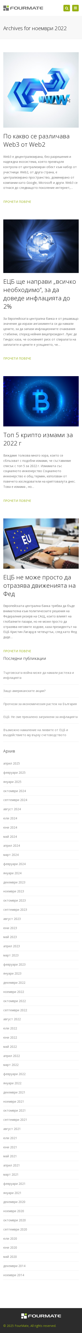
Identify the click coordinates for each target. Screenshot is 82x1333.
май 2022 (10, 1047)
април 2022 (11, 1056)
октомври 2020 (14, 1220)
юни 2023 (10, 928)
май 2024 (10, 836)
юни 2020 (10, 1247)
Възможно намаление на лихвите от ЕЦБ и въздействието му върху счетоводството (35, 732)
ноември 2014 (13, 1275)
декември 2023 (14, 882)
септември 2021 (15, 1119)
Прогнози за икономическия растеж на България (40, 704)
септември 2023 (15, 909)
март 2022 (11, 1065)
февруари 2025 (14, 772)
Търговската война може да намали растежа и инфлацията (38, 675)
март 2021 (11, 1174)
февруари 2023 (14, 964)
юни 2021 (10, 1147)
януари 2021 (12, 1193)
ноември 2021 (13, 1101)
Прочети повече (17, 202)
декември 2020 (14, 1202)
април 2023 (11, 946)
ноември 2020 (13, 1211)
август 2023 (12, 919)
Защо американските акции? (24, 691)
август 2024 (12, 809)
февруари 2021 (14, 1184)
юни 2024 (10, 827)
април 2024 (11, 845)
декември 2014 (14, 1266)
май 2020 (10, 1257)
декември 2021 (14, 1092)
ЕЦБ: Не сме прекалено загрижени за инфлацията (40, 717)
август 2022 (12, 1019)
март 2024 (11, 855)
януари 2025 (12, 782)
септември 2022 (15, 1010)
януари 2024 (12, 873)
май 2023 (10, 937)
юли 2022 (10, 1028)
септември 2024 (15, 800)
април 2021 (11, 1165)
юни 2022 (10, 1037)
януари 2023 (12, 973)
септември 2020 (15, 1229)
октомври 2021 (14, 1110)
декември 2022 (14, 982)
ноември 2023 (13, 891)
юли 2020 (10, 1238)
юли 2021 (10, 1138)
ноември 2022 (13, 992)
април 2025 (11, 763)
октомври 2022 (14, 1001)
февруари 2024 (14, 864)
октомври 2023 (14, 900)
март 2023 (11, 955)
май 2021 (10, 1156)
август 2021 (12, 1129)
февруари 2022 (14, 1074)
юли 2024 (10, 818)
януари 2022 (12, 1083)
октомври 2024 (14, 791)
